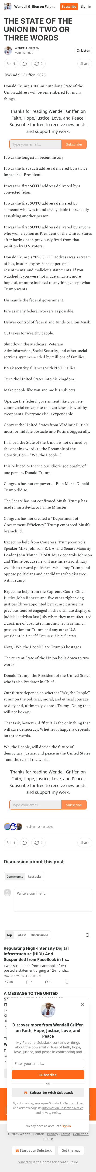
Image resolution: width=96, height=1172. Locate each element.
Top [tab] (9, 935)
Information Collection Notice (62, 1108)
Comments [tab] (15, 877)
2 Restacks (45, 826)
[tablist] (24, 876)
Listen (85, 50)
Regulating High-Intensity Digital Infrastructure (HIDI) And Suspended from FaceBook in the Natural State (36, 954)
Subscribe (69, 6)
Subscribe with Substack (51, 1092)
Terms (65, 1134)
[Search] (87, 935)
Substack (25, 1162)
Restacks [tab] (34, 877)
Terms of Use (73, 1103)
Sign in (86, 6)
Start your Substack (36, 1150)
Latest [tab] (21, 935)
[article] (48, 965)
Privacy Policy (50, 1112)
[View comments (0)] (24, 63)
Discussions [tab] (39, 935)
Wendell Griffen (27, 48)
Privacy (52, 1134)
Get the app (71, 1150)
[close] (82, 1004)
